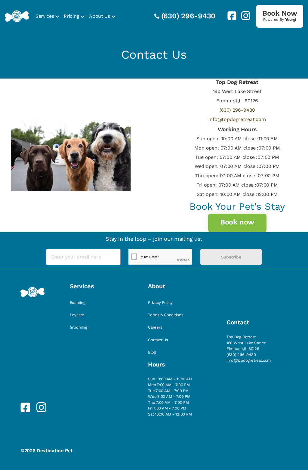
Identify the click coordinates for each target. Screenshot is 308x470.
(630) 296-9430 (188, 16)
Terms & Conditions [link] (165, 315)
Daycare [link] (77, 315)
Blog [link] (152, 352)
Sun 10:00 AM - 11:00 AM (170, 379)
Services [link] (44, 16)
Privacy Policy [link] (160, 302)
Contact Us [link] (158, 340)
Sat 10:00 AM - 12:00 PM (170, 414)
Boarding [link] (77, 302)
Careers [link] (155, 327)
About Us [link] (99, 16)
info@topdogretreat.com (237, 119)
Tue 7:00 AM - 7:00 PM (168, 390)
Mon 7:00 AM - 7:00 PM (169, 384)
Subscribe (231, 257)
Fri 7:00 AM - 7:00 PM (167, 408)
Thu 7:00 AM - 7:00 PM (168, 402)
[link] (229, 15)
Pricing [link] (71, 16)
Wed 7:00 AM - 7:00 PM (169, 396)
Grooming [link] (78, 327)
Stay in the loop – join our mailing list (154, 239)
